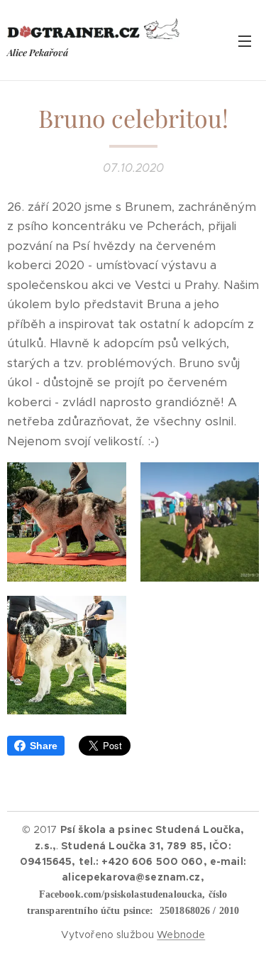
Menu (245, 40)
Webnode (181, 934)
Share (43, 745)
